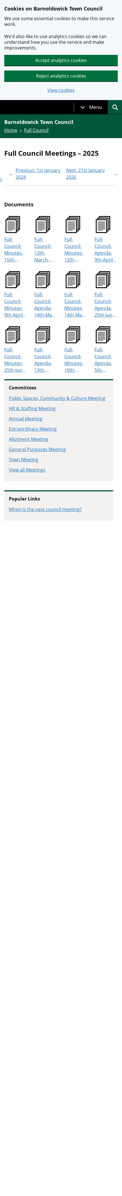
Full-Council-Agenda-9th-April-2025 (104, 249)
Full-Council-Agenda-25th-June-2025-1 (105, 304)
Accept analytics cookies (61, 60)
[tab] (91, 107)
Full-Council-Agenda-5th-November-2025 (105, 359)
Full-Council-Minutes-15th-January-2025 (13, 249)
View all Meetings (27, 470)
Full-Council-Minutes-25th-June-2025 (15, 359)
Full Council (36, 130)
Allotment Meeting (28, 439)
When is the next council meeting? (45, 509)
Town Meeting (23, 459)
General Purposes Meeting (37, 449)
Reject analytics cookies (61, 76)
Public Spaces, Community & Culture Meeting (57, 398)
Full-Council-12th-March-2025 (43, 249)
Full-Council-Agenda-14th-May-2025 (45, 304)
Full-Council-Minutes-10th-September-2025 (75, 359)
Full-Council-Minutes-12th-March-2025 (73, 249)
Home (10, 130)
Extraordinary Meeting (33, 429)
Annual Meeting (25, 419)
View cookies (61, 90)
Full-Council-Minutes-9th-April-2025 (14, 304)
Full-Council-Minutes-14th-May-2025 (75, 304)
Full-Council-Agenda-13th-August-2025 (43, 359)
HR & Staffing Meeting (32, 408)
